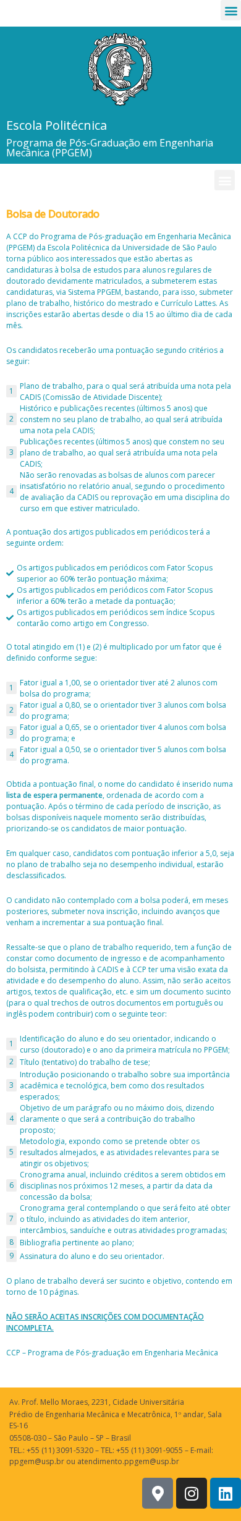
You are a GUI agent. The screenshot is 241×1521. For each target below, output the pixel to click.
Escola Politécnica (56, 125)
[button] (231, 10)
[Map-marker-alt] (157, 1493)
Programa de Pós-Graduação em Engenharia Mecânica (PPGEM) (109, 147)
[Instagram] (191, 1493)
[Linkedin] (225, 1493)
